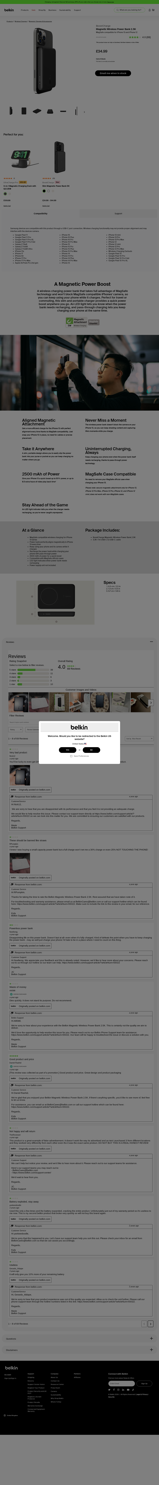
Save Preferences (81, 756)
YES (67, 750)
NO (91, 750)
